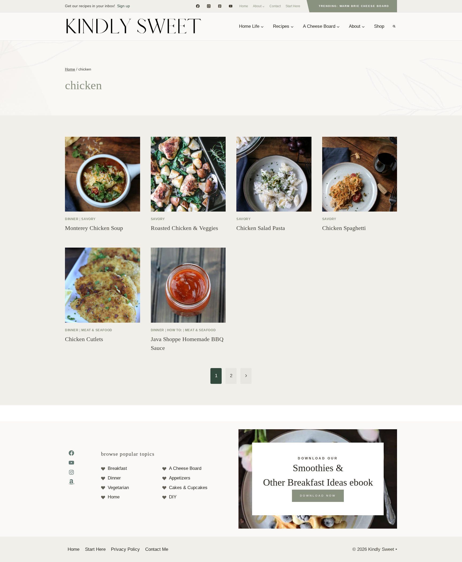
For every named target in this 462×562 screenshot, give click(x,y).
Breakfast (117, 468)
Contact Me (156, 549)
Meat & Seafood (96, 330)
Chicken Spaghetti (344, 228)
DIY (172, 496)
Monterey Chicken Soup (94, 228)
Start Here (293, 6)
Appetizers (179, 478)
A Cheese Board (185, 468)
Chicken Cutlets (84, 339)
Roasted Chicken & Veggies (184, 228)
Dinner (72, 219)
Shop (379, 26)
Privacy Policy (125, 549)
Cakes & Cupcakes (188, 487)
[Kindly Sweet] (133, 26)
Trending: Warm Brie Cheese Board (354, 6)
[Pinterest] (219, 6)
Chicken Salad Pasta (260, 228)
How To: (174, 330)
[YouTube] (230, 6)
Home (243, 6)
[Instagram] (208, 6)
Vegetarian (118, 487)
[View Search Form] (394, 26)
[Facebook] (197, 6)
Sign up (123, 6)
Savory (88, 219)
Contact (275, 6)
